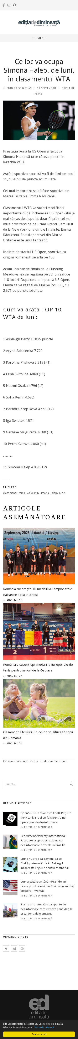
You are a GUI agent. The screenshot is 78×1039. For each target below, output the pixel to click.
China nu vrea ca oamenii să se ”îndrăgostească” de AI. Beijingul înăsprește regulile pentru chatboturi (45, 863)
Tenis (62, 493)
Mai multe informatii (44, 1027)
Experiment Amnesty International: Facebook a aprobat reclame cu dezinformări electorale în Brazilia (43, 840)
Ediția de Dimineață (38, 827)
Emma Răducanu (28, 493)
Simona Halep (48, 493)
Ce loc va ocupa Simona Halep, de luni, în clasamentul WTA (39, 70)
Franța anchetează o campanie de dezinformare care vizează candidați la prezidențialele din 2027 (47, 909)
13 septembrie (47, 88)
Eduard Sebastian (19, 88)
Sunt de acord (39, 1034)
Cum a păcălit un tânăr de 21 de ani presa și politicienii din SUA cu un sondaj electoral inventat (47, 886)
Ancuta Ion (15, 600)
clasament (9, 493)
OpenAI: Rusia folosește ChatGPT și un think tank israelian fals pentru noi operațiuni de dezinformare (46, 817)
